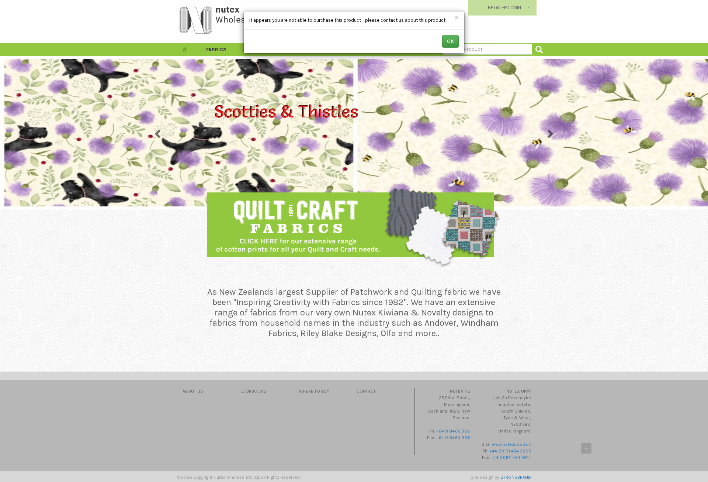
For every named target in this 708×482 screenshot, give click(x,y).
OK (450, 41)
